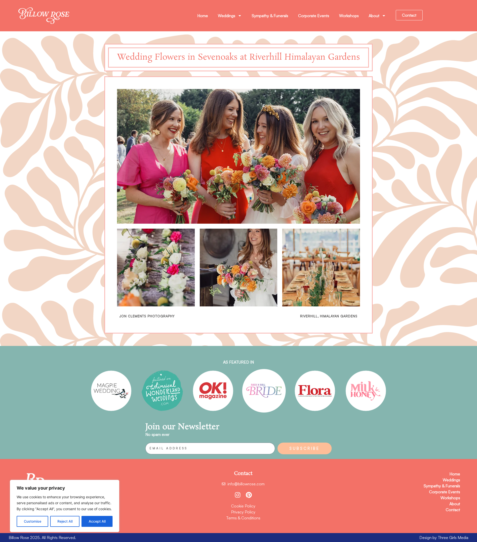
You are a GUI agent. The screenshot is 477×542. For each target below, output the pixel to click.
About (374, 15)
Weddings (226, 15)
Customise (32, 521)
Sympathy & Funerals (270, 15)
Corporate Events (313, 15)
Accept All (97, 521)
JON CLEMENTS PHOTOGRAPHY (147, 316)
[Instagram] (238, 495)
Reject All (65, 521)
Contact (453, 509)
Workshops (349, 15)
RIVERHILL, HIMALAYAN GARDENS (329, 316)
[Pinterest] (249, 495)
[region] (64, 506)
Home (202, 15)
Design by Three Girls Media (443, 537)
